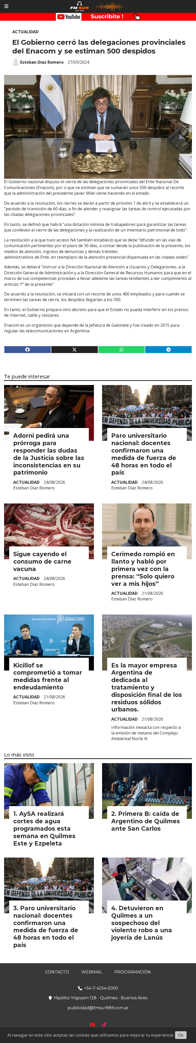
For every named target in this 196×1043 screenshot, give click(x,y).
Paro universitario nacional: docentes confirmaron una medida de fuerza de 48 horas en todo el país (143, 454)
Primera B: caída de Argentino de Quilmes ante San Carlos (145, 821)
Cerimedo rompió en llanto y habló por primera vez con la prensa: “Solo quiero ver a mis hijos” (143, 569)
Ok (180, 1035)
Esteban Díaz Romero (42, 62)
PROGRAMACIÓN (132, 972)
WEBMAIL (91, 972)
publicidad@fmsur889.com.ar (98, 1007)
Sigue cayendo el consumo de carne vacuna (42, 562)
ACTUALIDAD (25, 32)
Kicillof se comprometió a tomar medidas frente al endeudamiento (47, 676)
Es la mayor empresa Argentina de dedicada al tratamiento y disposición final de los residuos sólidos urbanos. (146, 687)
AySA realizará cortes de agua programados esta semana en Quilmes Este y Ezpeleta (44, 828)
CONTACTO (57, 972)
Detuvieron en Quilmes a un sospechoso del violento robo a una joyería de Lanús (141, 923)
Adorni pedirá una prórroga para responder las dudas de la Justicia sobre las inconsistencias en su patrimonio (48, 454)
